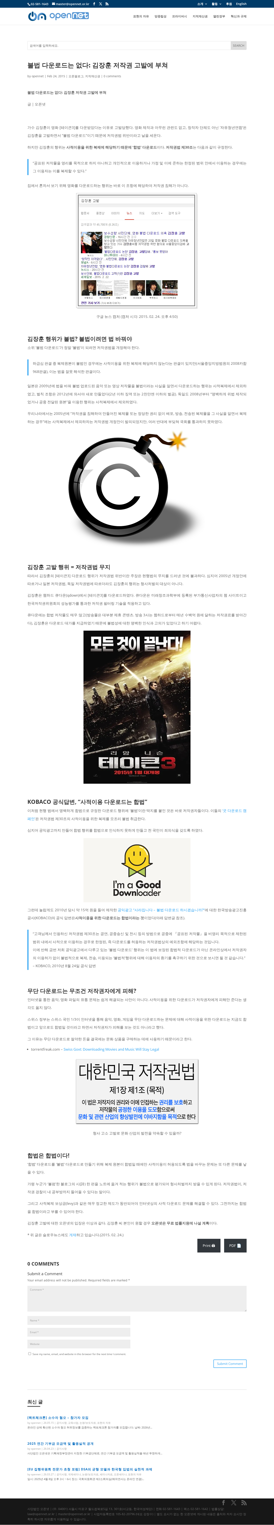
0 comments (112, 76)
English (241, 4)
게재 (72, 1234)
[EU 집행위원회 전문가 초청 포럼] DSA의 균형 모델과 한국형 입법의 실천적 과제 (89, 1469)
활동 (215, 4)
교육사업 (73, 1423)
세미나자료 (106, 1474)
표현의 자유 (141, 16)
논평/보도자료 (88, 1423)
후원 (229, 4)
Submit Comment (230, 1363)
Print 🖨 (209, 1245)
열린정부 (219, 16)
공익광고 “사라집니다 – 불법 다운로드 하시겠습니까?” (161, 909)
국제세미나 (74, 1474)
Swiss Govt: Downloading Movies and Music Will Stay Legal (111, 1049)
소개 (200, 4)
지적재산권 (200, 16)
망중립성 (161, 16)
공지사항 (62, 1423)
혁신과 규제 (239, 16)
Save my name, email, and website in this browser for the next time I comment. (79, 1354)
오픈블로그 (75, 76)
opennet (38, 76)
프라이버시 (179, 16)
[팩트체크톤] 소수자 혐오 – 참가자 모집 (58, 1417)
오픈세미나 (120, 1474)
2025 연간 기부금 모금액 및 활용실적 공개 (60, 1443)
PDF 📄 (235, 1245)
